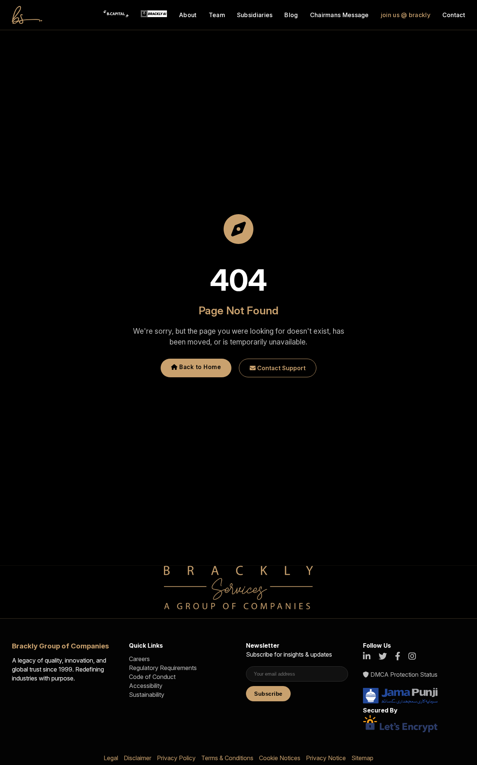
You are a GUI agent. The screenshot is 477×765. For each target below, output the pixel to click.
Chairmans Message (339, 15)
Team (217, 15)
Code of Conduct (152, 676)
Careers (139, 659)
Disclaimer (137, 758)
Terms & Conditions (227, 758)
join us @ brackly (405, 15)
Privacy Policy (176, 758)
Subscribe (268, 694)
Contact (453, 15)
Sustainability (146, 694)
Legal (111, 758)
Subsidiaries (255, 15)
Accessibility (145, 685)
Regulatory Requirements (163, 668)
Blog (291, 15)
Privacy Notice (326, 758)
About (188, 15)
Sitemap (362, 758)
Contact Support (281, 368)
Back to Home (199, 367)
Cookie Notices (279, 758)
